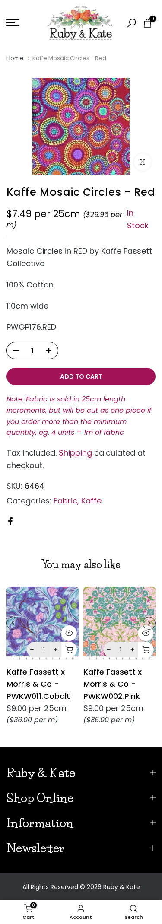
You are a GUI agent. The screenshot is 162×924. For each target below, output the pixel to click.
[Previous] (12, 623)
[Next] (149, 623)
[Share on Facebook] (10, 521)
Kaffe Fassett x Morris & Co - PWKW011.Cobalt (38, 683)
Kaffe (91, 500)
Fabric (65, 500)
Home (15, 58)
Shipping (75, 452)
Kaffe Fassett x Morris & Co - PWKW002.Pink (112, 683)
